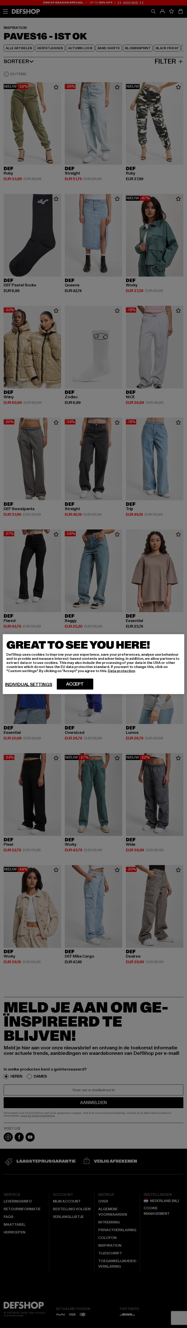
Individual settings (28, 684)
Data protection (121, 670)
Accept (75, 684)
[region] (93, 664)
